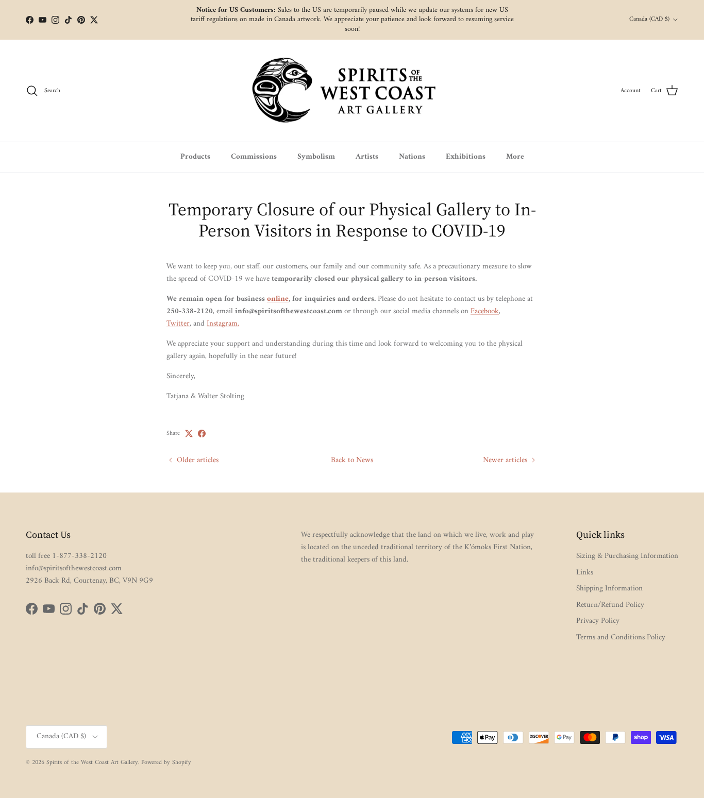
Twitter (178, 324)
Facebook (485, 311)
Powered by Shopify (166, 762)
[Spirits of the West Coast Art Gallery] (352, 91)
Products (195, 157)
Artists (367, 157)
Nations (412, 157)
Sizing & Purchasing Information (627, 556)
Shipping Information (609, 589)
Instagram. (223, 324)
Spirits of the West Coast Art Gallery (92, 762)
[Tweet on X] (189, 433)
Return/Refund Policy (610, 605)
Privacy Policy (597, 621)
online (278, 299)
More (515, 157)
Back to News (352, 460)
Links (584, 573)
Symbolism (316, 157)
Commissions (254, 157)
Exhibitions (465, 157)
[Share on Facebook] (202, 433)
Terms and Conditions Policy (620, 637)
